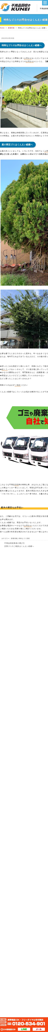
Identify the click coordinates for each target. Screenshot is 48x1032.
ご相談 (17, 385)
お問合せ (28, 58)
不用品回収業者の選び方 (14, 543)
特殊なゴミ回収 (24, 538)
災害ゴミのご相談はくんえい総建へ (19, 546)
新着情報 (11, 28)
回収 (17, 485)
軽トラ (4, 369)
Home (2, 28)
